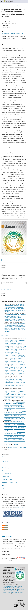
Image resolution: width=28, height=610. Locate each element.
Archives (8, 5)
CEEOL (14, 587)
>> (20, 444)
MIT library (10, 587)
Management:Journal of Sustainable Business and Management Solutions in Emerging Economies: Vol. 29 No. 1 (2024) (14, 309)
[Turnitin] (21, 558)
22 (15, 444)
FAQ (3, 485)
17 (7, 444)
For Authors (5, 459)
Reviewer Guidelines (7, 479)
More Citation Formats (8, 282)
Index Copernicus (15, 592)
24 (18, 444)
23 (16, 444)
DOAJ (11, 586)
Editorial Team (5, 470)
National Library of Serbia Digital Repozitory (13, 590)
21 (13, 444)
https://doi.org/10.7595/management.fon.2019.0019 (14, 33)
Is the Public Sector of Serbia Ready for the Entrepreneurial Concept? (14, 403)
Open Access (5, 476)
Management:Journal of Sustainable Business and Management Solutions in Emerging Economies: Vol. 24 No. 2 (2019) (14, 319)
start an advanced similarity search (17, 447)
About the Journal (6, 536)
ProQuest (16, 586)
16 (6, 444)
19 (10, 444)
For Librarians (5, 461)
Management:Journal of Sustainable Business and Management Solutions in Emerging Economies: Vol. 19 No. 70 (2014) (15, 345)
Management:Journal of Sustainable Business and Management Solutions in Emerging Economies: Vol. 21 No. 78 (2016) (14, 407)
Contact (4, 488)
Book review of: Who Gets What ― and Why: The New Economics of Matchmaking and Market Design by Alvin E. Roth (15, 350)
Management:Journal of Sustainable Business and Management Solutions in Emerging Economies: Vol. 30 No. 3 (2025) (15, 329)
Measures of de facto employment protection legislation (13, 359)
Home (2, 5)
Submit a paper (6, 468)
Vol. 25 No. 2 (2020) (16, 5)
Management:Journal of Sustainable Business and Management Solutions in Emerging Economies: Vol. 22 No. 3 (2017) (14, 385)
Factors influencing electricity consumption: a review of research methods (15, 315)
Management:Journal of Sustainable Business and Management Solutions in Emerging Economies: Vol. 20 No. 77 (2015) (14, 418)
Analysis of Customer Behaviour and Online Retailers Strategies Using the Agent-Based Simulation (15, 413)
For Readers (5, 457)
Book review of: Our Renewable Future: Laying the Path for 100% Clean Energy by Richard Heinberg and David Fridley (14, 424)
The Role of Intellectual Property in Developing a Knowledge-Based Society (15, 340)
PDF (5, 260)
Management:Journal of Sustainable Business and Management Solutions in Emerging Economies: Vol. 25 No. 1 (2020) (14, 363)
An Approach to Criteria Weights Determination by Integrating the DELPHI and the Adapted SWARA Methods (14, 380)
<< (2, 444)
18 (9, 444)
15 (4, 444)
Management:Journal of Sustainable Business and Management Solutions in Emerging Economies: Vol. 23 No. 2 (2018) (15, 397)
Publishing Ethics (6, 473)
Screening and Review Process (9, 482)
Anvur (21, 592)
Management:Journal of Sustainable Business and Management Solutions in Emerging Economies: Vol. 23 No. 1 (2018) (14, 355)
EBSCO (8, 586)
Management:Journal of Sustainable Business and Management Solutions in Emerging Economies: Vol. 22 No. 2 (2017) (15, 428)
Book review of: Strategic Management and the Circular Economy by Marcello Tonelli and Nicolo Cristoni (15, 367)
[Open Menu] (1, 1)
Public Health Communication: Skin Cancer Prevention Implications (14, 305)
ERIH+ (4, 586)
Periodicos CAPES (11, 589)
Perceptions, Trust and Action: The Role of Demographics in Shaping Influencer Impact (14, 325)
